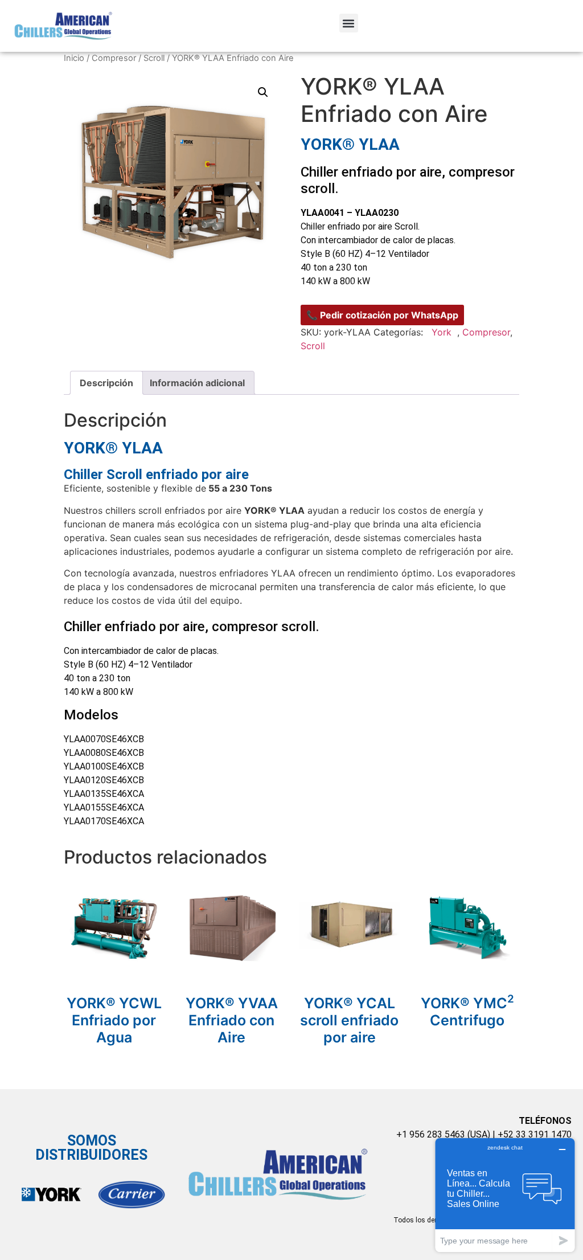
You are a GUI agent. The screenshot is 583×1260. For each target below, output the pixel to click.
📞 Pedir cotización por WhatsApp (382, 315)
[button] (348, 23)
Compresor (114, 58)
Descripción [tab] (106, 382)
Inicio (74, 58)
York (441, 332)
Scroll (154, 58)
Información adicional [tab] (197, 382)
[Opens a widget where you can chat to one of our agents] (505, 1195)
